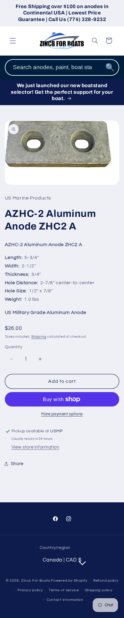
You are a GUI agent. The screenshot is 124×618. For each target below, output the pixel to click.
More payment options (62, 414)
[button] (13, 40)
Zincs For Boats (35, 580)
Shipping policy (98, 590)
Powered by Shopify (69, 580)
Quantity (13, 347)
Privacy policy (30, 590)
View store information (35, 447)
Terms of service (64, 590)
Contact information (65, 599)
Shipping (38, 336)
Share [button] (17, 463)
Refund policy (106, 580)
